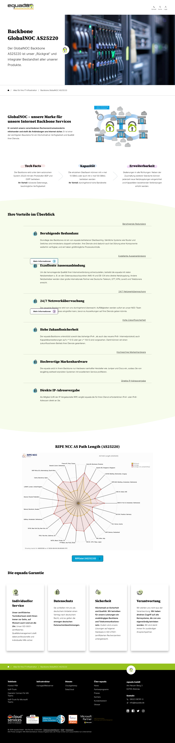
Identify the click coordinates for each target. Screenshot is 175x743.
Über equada (100, 681)
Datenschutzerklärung (51, 730)
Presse (97, 693)
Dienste (68, 681)
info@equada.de (137, 702)
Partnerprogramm (101, 689)
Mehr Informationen (42, 261)
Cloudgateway (71, 685)
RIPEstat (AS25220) (85, 558)
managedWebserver (45, 685)
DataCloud (69, 689)
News (96, 685)
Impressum (69, 730)
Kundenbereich (100, 701)
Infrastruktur (43, 681)
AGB (62, 730)
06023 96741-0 (136, 699)
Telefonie (12, 681)
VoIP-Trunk (12, 689)
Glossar (97, 704)
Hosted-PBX (13, 685)
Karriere (97, 697)
